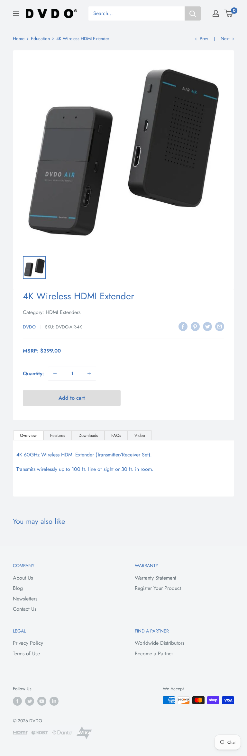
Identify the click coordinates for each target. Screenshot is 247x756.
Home (18, 38)
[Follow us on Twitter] (29, 701)
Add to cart (72, 398)
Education (40, 38)
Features (57, 435)
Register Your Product (158, 588)
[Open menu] (16, 13)
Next (225, 38)
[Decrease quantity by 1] (55, 373)
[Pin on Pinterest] (195, 326)
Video (139, 435)
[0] (229, 13)
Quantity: (33, 373)
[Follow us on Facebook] (17, 701)
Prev (204, 38)
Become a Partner (154, 653)
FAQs (116, 435)
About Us (23, 578)
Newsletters (25, 598)
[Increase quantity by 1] (89, 373)
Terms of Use (26, 653)
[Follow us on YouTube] (41, 701)
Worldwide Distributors (159, 643)
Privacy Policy (28, 643)
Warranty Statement (155, 578)
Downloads (88, 435)
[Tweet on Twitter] (207, 326)
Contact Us (24, 609)
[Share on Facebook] (183, 326)
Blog (18, 588)
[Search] (193, 13)
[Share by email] (219, 326)
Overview (28, 435)
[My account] (216, 13)
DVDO (29, 327)
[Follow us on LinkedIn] (54, 701)
